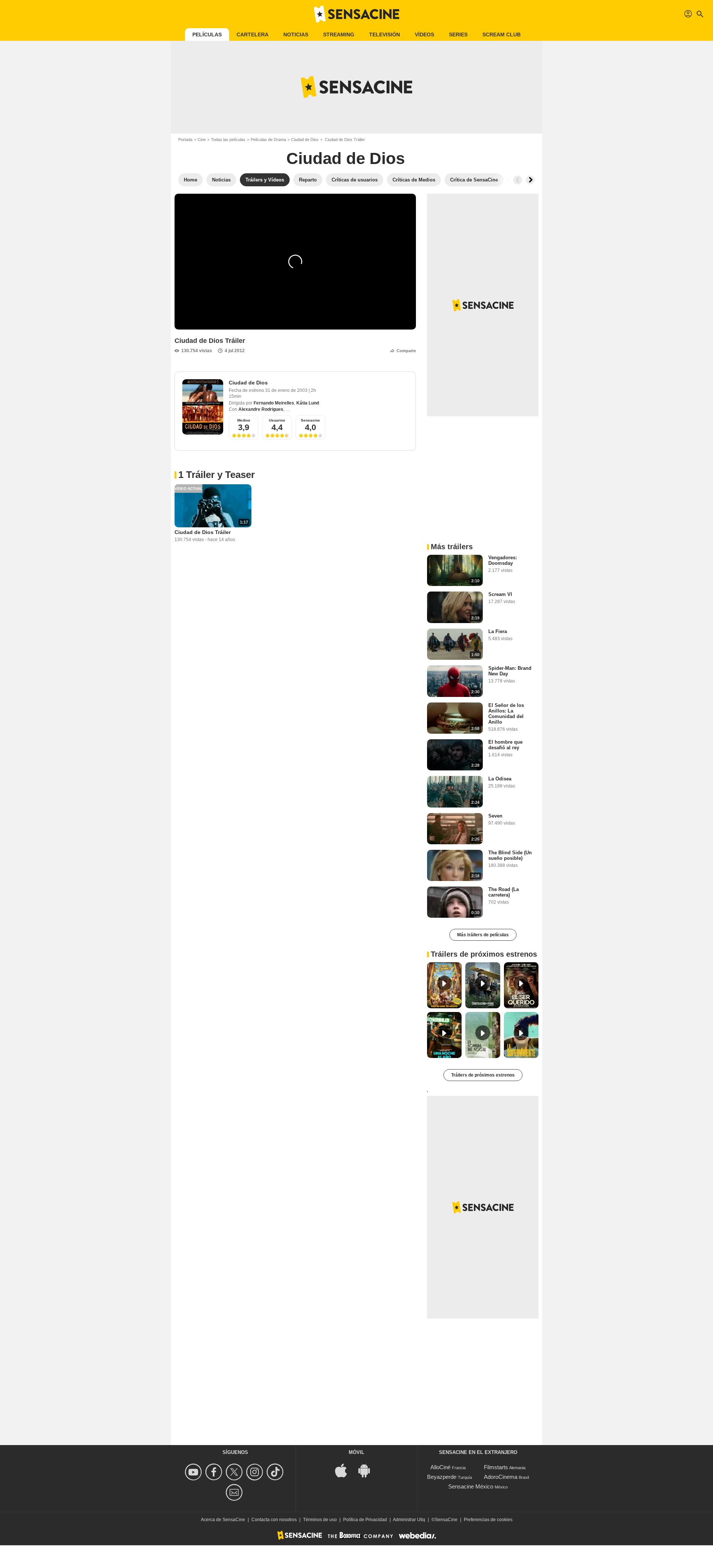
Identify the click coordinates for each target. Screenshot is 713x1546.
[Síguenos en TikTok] (276, 1472)
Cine (202, 139)
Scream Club (501, 34)
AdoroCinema (500, 1477)
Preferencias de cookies (488, 1519)
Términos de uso (320, 1519)
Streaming (338, 34)
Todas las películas (228, 139)
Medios (243, 420)
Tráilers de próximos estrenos (483, 1075)
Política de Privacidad (365, 1519)
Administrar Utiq (409, 1519)
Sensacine (310, 420)
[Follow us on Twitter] (235, 1472)
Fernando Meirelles (274, 403)
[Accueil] (356, 14)
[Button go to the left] (517, 180)
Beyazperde (441, 1477)
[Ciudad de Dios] (202, 407)
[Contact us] (235, 1492)
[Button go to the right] (530, 180)
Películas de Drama (268, 139)
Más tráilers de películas (483, 934)
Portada (185, 139)
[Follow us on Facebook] (214, 1472)
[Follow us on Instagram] (255, 1472)
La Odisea (499, 779)
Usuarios (277, 420)
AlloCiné (440, 1467)
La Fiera (497, 631)
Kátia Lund (307, 403)
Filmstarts (496, 1467)
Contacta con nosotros (274, 1519)
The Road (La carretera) (503, 892)
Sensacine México (470, 1486)
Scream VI (500, 594)
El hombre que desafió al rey (505, 744)
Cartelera (252, 34)
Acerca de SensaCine (223, 1519)
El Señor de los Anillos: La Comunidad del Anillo (506, 713)
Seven (495, 816)
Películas (207, 34)
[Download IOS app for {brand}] (345, 1470)
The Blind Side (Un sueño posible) (510, 855)
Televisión (384, 34)
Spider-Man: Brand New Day (509, 671)
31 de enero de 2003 (287, 390)
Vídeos (424, 34)
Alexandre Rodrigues (260, 409)
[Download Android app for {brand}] (368, 1470)
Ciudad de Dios (305, 139)
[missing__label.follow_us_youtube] (194, 1472)
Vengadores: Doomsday (502, 560)
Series (458, 34)
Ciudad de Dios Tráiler (203, 532)
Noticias (295, 34)
